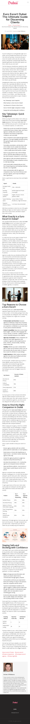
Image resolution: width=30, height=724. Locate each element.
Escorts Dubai (16, 25)
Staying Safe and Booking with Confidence (14, 110)
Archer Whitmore (21, 31)
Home (9, 25)
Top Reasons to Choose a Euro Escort (13, 105)
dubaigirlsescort (15, 712)
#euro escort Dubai (8, 652)
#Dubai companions (8, 654)
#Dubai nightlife (12, 656)
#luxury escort (19, 652)
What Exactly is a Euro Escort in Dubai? (13, 103)
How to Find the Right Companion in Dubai (14, 108)
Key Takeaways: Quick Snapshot (11, 100)
